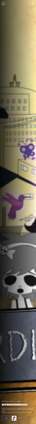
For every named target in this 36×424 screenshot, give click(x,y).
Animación (11, 401)
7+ (22, 401)
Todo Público (18, 401)
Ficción (6, 401)
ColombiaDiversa (25, 418)
